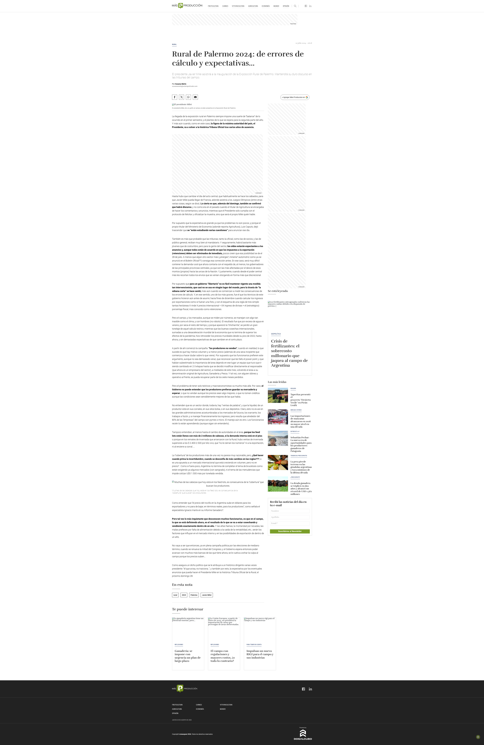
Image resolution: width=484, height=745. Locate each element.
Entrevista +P (295, 431)
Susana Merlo (180, 84)
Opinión (286, 6)
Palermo (194, 595)
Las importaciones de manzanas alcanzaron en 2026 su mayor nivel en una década (301, 421)
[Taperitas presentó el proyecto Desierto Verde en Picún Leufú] (278, 395)
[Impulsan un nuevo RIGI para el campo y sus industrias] (260, 629)
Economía (266, 6)
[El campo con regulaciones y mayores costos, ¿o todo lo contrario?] (224, 629)
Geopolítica (276, 334)
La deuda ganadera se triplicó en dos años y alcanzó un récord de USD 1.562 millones (301, 488)
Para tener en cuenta (254, 644)
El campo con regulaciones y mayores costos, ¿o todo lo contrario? (223, 656)
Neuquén (293, 388)
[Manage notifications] (478, 737)
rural (174, 44)
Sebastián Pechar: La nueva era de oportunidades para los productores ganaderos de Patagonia (301, 444)
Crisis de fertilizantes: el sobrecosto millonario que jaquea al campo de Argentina (289, 353)
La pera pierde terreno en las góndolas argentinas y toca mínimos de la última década (301, 467)
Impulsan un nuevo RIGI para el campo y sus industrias (260, 654)
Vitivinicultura (238, 6)
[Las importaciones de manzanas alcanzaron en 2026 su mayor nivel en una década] (278, 416)
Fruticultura (213, 6)
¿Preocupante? (295, 477)
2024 (184, 595)
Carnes (225, 6)
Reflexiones (179, 644)
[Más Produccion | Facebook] (306, 6)
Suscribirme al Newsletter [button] (290, 531)
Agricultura (253, 6)
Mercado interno (296, 410)
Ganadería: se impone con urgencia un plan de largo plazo (188, 656)
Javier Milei (206, 595)
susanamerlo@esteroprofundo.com (184, 86)
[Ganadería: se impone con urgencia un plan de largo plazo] (188, 629)
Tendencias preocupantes (299, 455)
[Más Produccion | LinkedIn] (310, 6)
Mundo (276, 6)
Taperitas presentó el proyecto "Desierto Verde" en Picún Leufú (301, 400)
